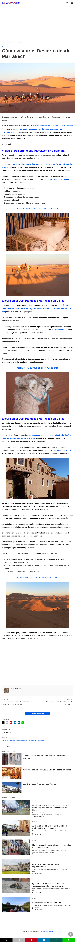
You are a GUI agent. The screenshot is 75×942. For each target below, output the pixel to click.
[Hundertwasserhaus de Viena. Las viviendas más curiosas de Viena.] (16, 847)
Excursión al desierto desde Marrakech (14, 740)
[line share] (22, 722)
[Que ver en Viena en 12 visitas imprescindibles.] (16, 866)
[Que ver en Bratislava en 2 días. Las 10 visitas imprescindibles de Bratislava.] (16, 885)
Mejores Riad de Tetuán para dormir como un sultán (47, 770)
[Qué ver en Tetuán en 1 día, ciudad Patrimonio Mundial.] (11, 759)
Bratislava (36, 879)
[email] (18, 940)
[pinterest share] (11, 722)
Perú (34, 898)
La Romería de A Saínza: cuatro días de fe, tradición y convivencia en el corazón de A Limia (51, 807)
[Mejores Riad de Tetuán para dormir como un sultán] (11, 773)
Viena (34, 840)
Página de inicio (7, 42)
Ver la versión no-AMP (47, 931)
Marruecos (18, 42)
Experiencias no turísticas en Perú (47, 903)
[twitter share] (3, 722)
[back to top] (70, 934)
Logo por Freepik (7, 916)
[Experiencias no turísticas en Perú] (16, 904)
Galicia (34, 800)
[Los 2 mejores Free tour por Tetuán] (11, 787)
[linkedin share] (15, 722)
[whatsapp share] (19, 722)
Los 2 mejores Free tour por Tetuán (39, 784)
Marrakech (32, 740)
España (34, 821)
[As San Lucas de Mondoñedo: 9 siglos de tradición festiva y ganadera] (16, 828)
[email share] (7, 722)
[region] (37, 22)
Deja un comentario (37, 713)
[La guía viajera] (11, 3)
